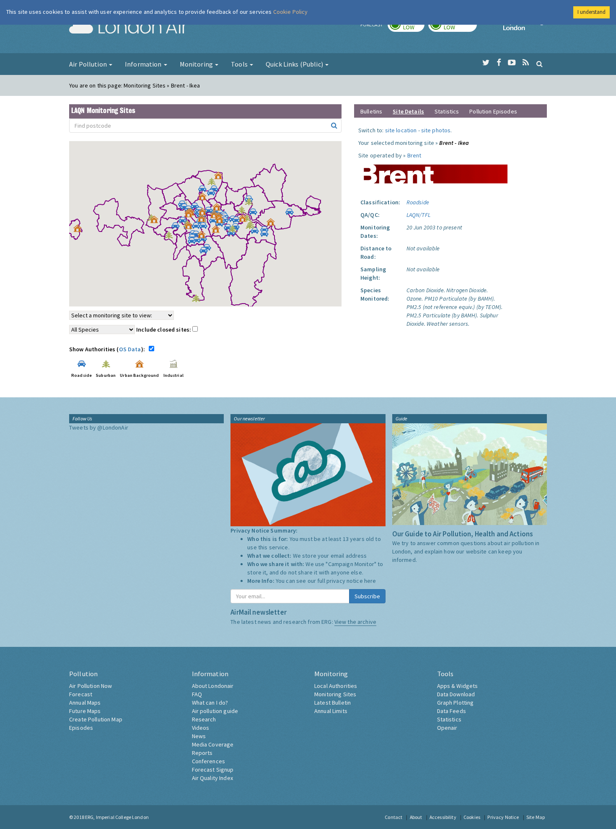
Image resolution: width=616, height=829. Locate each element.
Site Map (535, 817)
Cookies (471, 817)
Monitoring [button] (197, 64)
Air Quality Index (212, 778)
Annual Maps (85, 702)
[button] (220, 177)
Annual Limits (330, 711)
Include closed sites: (164, 329)
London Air (128, 27)
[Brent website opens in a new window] (432, 171)
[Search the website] (539, 63)
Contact (393, 817)
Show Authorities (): (108, 349)
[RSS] (525, 63)
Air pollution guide (215, 711)
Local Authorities (335, 686)
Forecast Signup (213, 769)
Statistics (447, 111)
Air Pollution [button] (88, 64)
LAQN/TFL (418, 215)
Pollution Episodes (493, 111)
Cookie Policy (290, 11)
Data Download (456, 694)
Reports (202, 753)
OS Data (130, 349)
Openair (447, 727)
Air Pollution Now (90, 686)
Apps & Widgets (457, 686)
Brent (414, 155)
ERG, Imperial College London (117, 817)
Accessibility (443, 817)
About (416, 817)
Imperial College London (525, 27)
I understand (591, 11)
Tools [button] (240, 64)
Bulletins (371, 111)
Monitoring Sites (335, 694)
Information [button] (144, 64)
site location (401, 130)
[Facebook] (499, 63)
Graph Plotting (455, 702)
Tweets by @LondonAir (98, 427)
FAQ (197, 694)
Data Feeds (451, 711)
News (199, 736)
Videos (201, 727)
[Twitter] (486, 63)
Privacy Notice (503, 817)
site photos (436, 130)
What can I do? (210, 702)
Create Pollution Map (95, 719)
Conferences (208, 761)
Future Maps (85, 711)
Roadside (417, 202)
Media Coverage (213, 744)
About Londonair (213, 686)
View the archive (355, 622)
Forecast (80, 694)
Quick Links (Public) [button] (295, 64)
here (370, 580)
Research (204, 719)
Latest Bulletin (332, 702)
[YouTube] (512, 63)
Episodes (81, 727)
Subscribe (367, 596)
